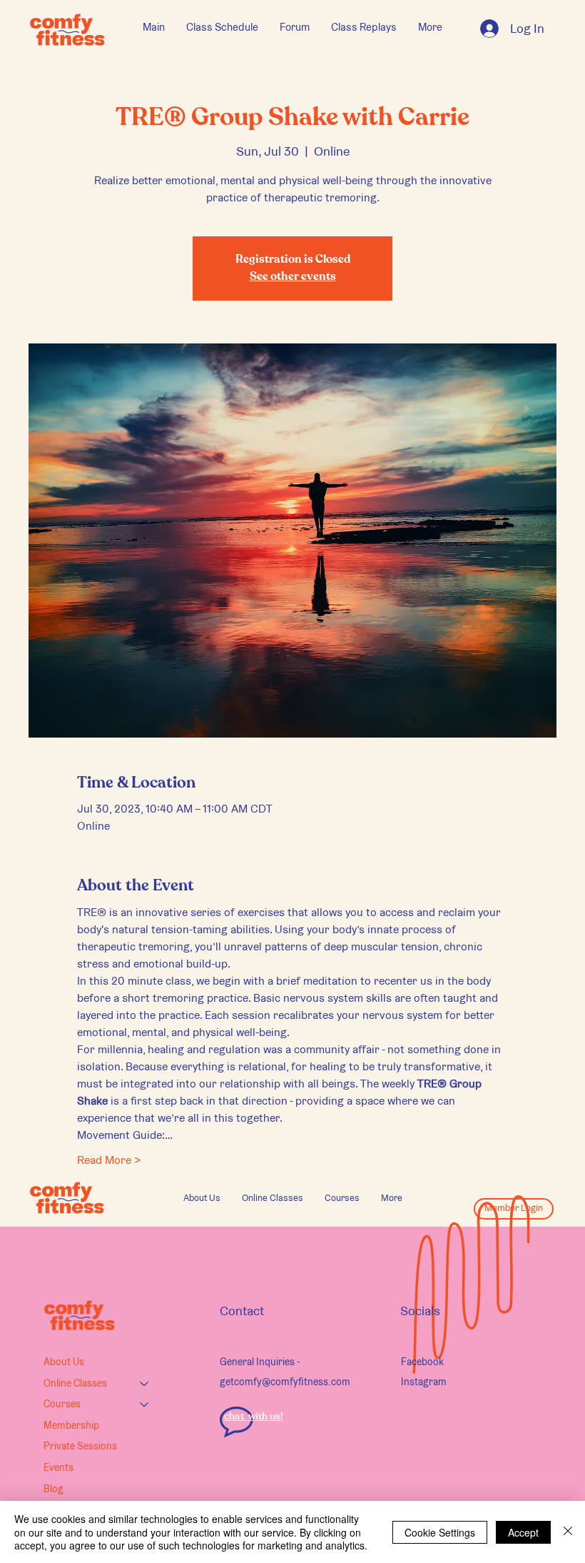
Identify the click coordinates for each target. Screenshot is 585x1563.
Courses (62, 1403)
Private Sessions (80, 1445)
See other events (293, 277)
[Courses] (145, 1404)
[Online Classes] (145, 1383)
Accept (523, 1532)
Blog (53, 1488)
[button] (272, 1198)
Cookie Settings (440, 1532)
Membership (71, 1425)
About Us (64, 1361)
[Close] (567, 1532)
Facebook (422, 1361)
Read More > (109, 1159)
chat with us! (253, 1417)
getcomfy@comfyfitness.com (285, 1381)
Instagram (424, 1381)
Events (58, 1467)
